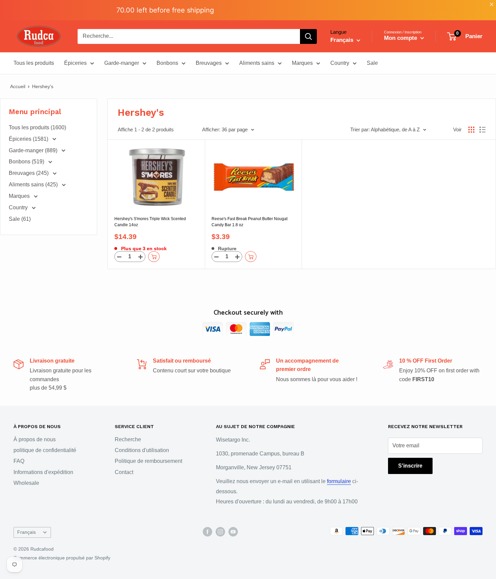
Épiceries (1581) (29, 139)
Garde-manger (121, 63)
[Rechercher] (308, 36)
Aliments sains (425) (34, 184)
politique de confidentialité (44, 450)
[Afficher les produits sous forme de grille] (471, 130)
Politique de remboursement (148, 461)
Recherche (128, 439)
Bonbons (167, 63)
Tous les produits (33, 63)
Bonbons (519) (27, 161)
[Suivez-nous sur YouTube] (233, 531)
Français (26, 532)
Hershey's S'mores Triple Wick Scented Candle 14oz (150, 222)
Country (339, 63)
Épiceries (75, 63)
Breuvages (209, 63)
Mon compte (401, 38)
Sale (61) (20, 219)
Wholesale (26, 483)
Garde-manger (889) (34, 150)
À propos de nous (34, 439)
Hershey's (42, 86)
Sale (372, 63)
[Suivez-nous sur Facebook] (207, 531)
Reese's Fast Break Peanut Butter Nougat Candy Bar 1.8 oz (249, 222)
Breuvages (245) (29, 173)
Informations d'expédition (43, 472)
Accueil (17, 86)
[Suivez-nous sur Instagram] (220, 531)
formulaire (339, 481)
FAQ (18, 461)
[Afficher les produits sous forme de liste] (482, 130)
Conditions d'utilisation (142, 450)
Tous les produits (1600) (37, 127)
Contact (124, 472)
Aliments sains (256, 63)
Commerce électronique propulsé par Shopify (61, 557)
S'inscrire (410, 466)
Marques (302, 63)
